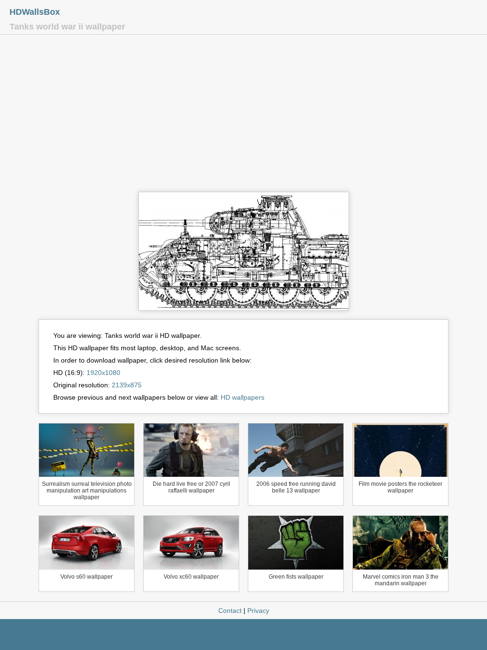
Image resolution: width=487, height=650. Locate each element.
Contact (230, 610)
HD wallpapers (242, 397)
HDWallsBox (35, 12)
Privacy (258, 610)
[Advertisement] (243, 115)
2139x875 (127, 385)
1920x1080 (103, 372)
